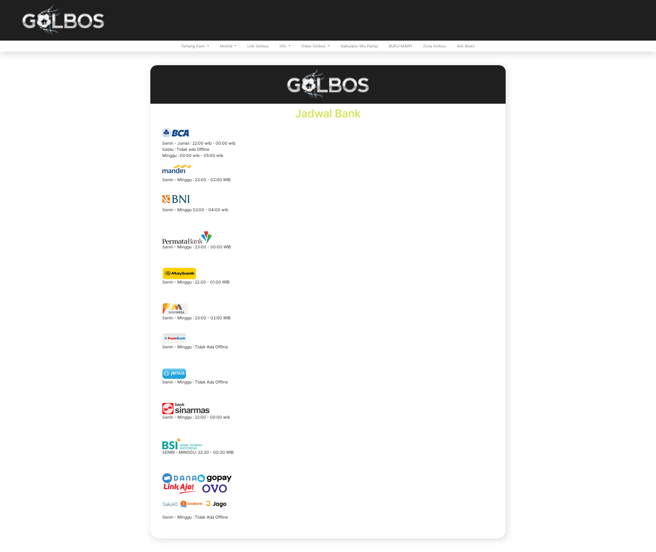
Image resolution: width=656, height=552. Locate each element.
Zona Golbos (434, 46)
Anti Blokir (466, 46)
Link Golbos (258, 46)
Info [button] (283, 46)
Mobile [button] (226, 46)
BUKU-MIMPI (400, 46)
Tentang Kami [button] (193, 46)
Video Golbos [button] (314, 46)
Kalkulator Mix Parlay (359, 46)
